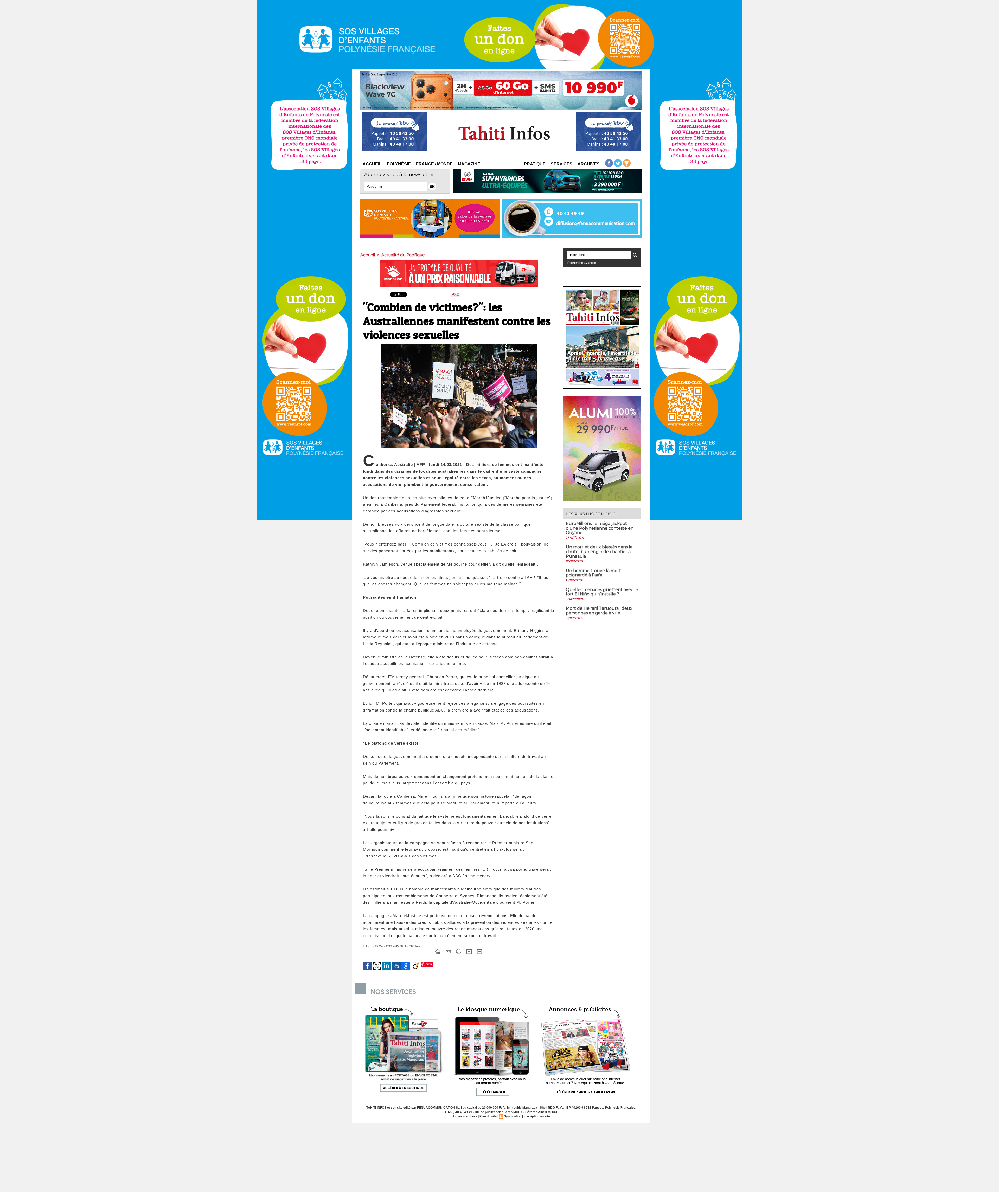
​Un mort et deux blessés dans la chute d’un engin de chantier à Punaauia (599, 551)
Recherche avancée (581, 263)
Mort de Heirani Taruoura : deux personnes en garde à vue (599, 611)
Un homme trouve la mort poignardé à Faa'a (593, 573)
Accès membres (464, 1116)
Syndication (512, 1116)
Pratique (535, 164)
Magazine (469, 164)
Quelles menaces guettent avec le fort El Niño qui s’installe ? (602, 592)
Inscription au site (537, 1116)
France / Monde (434, 164)
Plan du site (488, 1116)
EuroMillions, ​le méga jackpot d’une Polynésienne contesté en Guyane (599, 528)
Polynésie (399, 164)
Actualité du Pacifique (403, 254)
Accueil (372, 164)
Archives (589, 164)
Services (561, 164)
